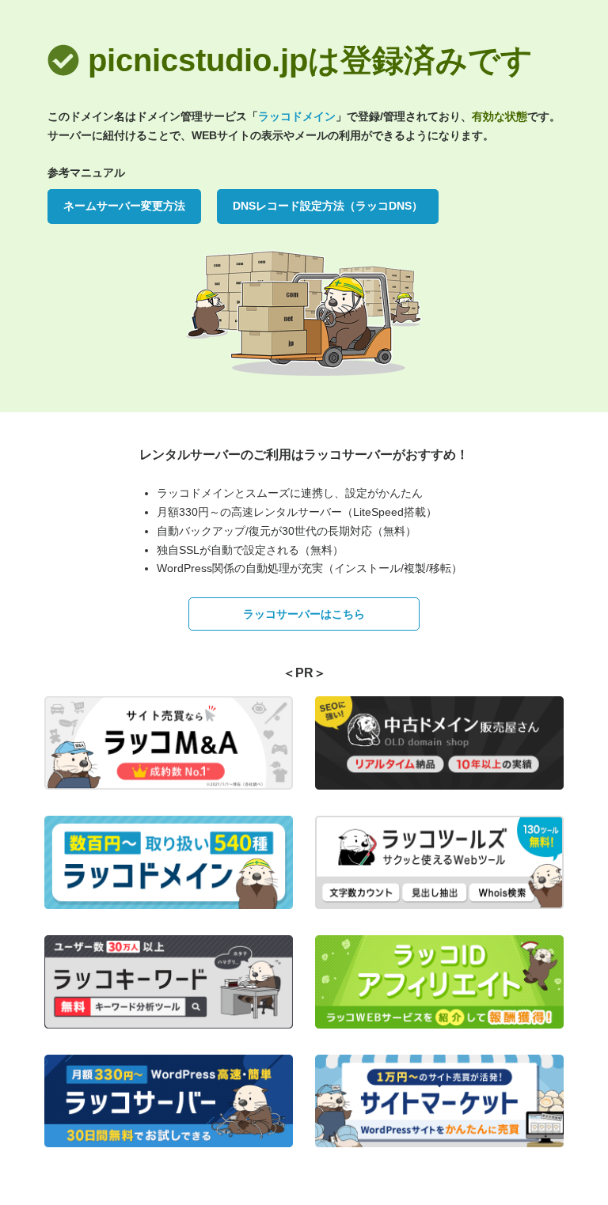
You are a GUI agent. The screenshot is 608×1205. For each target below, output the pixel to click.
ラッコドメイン (297, 116)
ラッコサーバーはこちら (304, 614)
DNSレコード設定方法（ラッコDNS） (328, 205)
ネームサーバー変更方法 (124, 205)
